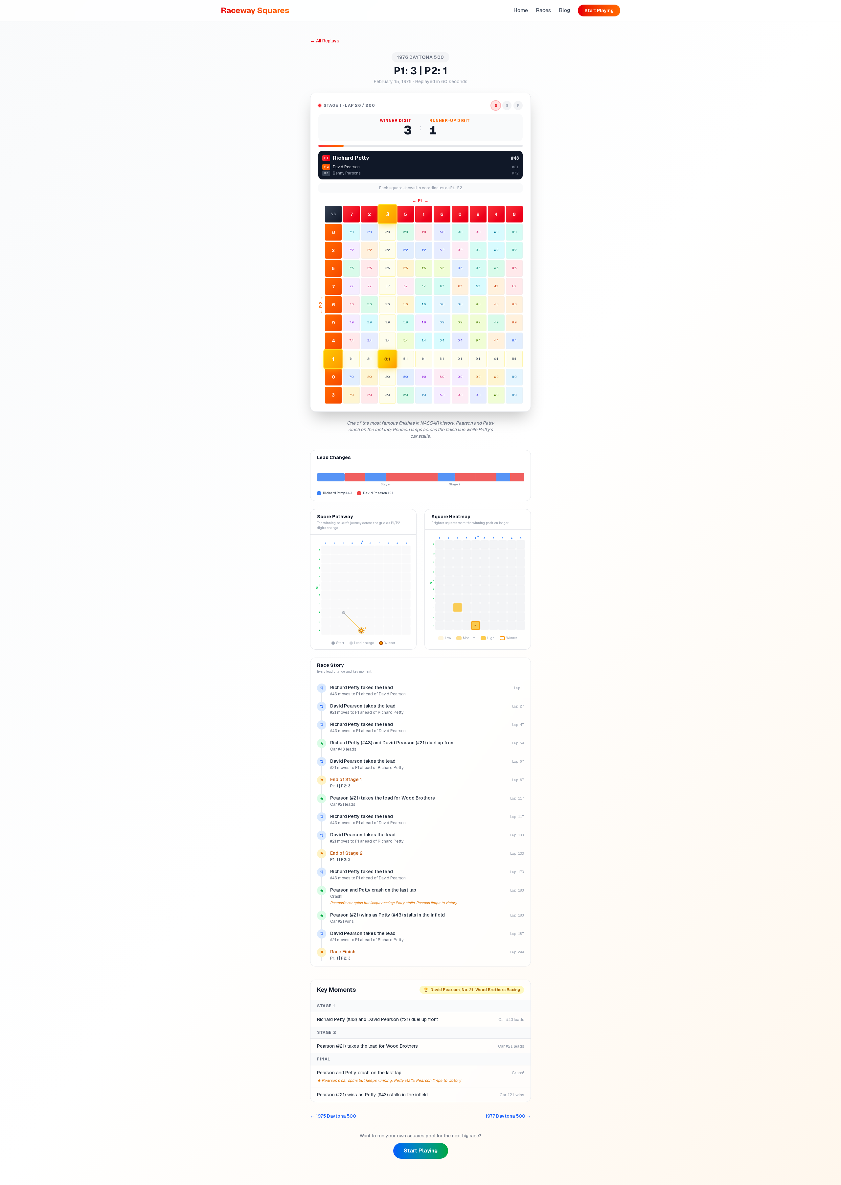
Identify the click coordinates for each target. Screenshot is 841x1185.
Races (543, 10)
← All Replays (324, 41)
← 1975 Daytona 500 (333, 1116)
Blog (564, 10)
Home (520, 10)
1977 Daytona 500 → (508, 1116)
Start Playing (599, 10)
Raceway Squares (255, 10)
